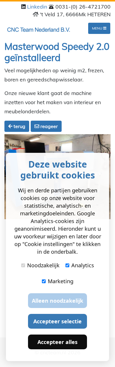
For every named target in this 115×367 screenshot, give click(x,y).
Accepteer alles (57, 341)
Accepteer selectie (57, 321)
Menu (97, 28)
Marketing (60, 281)
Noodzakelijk (43, 265)
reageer (48, 126)
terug (18, 126)
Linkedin (38, 6)
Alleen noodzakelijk (57, 300)
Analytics (82, 265)
